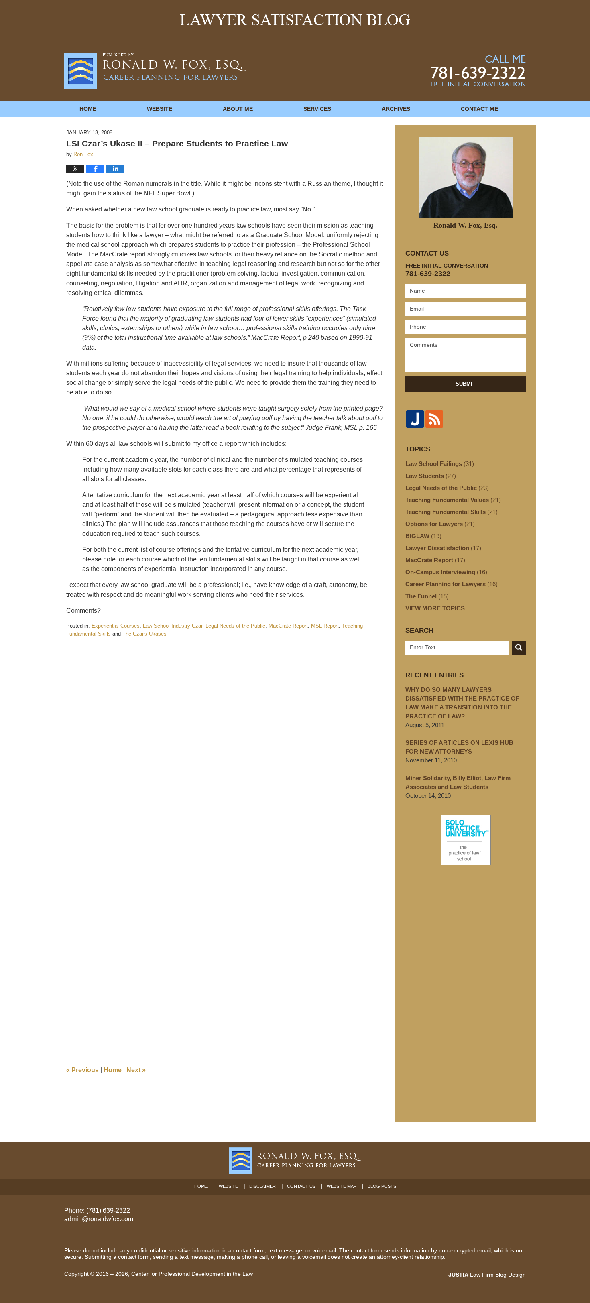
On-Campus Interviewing (446, 572)
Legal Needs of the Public (235, 626)
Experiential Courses (116, 626)
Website (159, 109)
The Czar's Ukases (144, 634)
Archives (396, 109)
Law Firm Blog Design (487, 1274)
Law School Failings (439, 463)
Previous (82, 1070)
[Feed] (434, 419)
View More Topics (435, 608)
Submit (466, 384)
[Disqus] (224, 738)
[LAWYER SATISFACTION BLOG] (295, 20)
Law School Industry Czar (172, 626)
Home (87, 109)
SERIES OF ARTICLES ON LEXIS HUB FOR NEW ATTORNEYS (459, 747)
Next (136, 1070)
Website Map (341, 1186)
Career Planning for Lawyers (451, 584)
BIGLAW (423, 536)
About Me (238, 109)
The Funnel (427, 596)
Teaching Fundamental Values (453, 499)
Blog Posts (382, 1186)
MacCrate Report (288, 626)
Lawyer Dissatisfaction (443, 548)
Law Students (430, 475)
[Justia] (415, 419)
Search (519, 648)
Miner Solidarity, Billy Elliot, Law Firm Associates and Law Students (458, 782)
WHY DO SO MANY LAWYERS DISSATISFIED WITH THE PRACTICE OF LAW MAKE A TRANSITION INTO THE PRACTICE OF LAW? (462, 703)
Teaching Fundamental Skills (451, 511)
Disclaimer (262, 1186)
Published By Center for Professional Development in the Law (478, 70)
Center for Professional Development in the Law (192, 1273)
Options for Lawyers (440, 523)
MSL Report (325, 626)
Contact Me (479, 109)
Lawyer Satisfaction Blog (155, 71)
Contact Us (301, 1186)
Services (317, 109)
